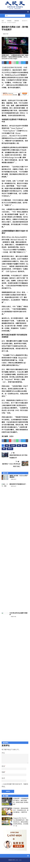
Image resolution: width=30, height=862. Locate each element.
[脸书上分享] (3, 62)
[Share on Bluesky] (24, 62)
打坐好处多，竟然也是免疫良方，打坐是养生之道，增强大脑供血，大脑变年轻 (20, 810)
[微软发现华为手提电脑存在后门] (5, 546)
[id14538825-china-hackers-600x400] (15, 53)
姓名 (3, 766)
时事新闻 (9, 20)
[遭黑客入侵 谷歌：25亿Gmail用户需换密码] (5, 477)
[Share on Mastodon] (19, 62)
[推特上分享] (5, 62)
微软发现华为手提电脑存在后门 (18, 484)
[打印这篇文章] (15, 62)
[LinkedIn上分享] (7, 62)
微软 (19, 445)
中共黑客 (13, 445)
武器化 (24, 445)
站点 (3, 778)
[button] (28, 11)
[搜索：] (14, 15)
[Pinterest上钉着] (10, 62)
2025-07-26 (5, 34)
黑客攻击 (10, 448)
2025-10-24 (13, 616)
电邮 (3, 772)
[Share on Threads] (27, 62)
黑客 (4, 448)
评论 (3, 753)
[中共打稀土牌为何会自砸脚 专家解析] (5, 675)
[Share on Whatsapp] (17, 62)
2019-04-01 (13, 486)
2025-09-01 (13, 479)
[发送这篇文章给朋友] (12, 62)
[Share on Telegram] (22, 62)
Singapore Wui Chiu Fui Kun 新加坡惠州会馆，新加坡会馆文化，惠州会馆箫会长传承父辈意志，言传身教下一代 (20, 822)
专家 (7, 445)
